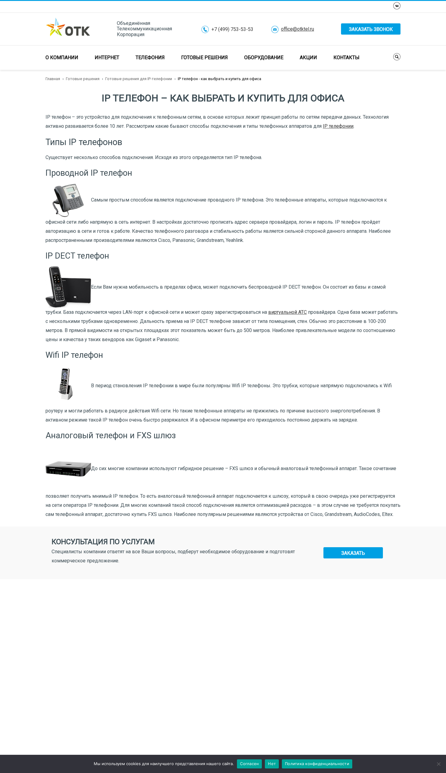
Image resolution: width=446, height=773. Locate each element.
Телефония (150, 57)
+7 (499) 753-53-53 (232, 29)
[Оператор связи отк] (68, 29)
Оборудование (263, 57)
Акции (308, 57)
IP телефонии (338, 126)
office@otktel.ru (297, 29)
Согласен (249, 763)
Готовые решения (204, 57)
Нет (272, 763)
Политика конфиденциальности (317, 763)
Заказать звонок (371, 29)
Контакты (346, 57)
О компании (62, 57)
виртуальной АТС (287, 312)
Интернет (107, 57)
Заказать (353, 553)
